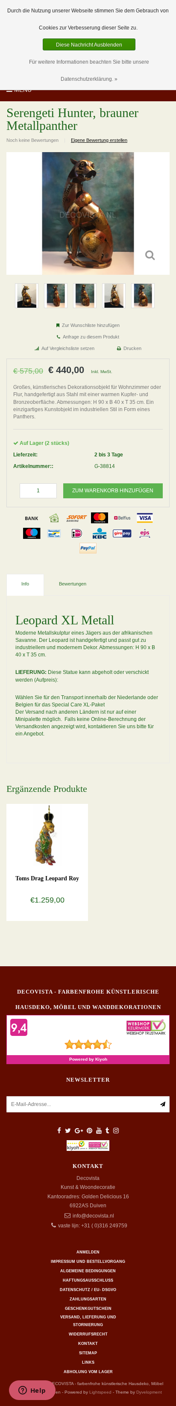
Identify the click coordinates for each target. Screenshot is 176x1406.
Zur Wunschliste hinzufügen (91, 325)
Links (88, 1362)
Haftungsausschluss (88, 1280)
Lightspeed (100, 1392)
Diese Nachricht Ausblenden (89, 45)
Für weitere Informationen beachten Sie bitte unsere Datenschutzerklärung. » (89, 70)
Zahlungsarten (88, 1299)
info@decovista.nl (93, 1216)
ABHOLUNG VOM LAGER (88, 1372)
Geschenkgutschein (88, 1308)
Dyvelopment (149, 1392)
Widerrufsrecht (88, 1334)
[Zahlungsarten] (31, 518)
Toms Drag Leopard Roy (47, 878)
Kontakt (88, 1343)
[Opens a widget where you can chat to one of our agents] (32, 1391)
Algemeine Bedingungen (88, 1271)
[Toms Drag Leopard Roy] (47, 835)
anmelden (88, 1252)
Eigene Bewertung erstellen (99, 140)
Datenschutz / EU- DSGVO (88, 1290)
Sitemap (88, 1353)
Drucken (132, 348)
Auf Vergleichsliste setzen (67, 348)
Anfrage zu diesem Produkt (91, 336)
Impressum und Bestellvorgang (88, 1261)
